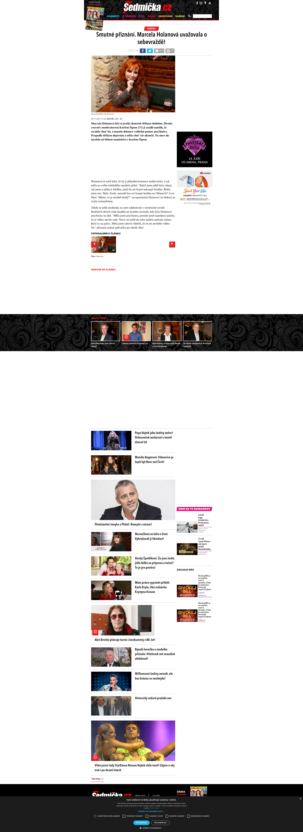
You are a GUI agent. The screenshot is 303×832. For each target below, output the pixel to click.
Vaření (180, 16)
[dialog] (151, 814)
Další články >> (98, 779)
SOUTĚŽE (156, 796)
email (161, 50)
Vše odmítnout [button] (160, 823)
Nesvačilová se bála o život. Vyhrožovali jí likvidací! (151, 537)
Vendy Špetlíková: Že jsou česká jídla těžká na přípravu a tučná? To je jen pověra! (154, 563)
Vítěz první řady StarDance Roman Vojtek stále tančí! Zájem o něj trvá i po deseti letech (134, 768)
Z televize (129, 16)
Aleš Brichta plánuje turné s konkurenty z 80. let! (125, 640)
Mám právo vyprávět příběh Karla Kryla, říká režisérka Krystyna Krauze (152, 587)
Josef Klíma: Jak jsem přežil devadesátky (204, 544)
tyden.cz (201, 620)
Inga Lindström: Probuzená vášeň (203, 520)
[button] (151, 811)
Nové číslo (95, 3)
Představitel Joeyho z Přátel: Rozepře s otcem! (123, 524)
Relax (151, 16)
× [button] (300, 799)
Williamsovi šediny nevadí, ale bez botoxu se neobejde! (154, 676)
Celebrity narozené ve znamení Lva (135, 344)
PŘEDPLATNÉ (140, 796)
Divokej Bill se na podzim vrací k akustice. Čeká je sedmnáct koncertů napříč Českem (204, 583)
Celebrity (113, 16)
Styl (142, 16)
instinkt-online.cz (202, 594)
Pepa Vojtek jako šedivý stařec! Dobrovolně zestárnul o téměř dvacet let (154, 437)
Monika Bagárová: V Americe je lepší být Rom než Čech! (154, 460)
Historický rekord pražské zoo (153, 698)
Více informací (154, 808)
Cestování (165, 16)
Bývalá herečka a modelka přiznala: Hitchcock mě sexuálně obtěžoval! (155, 654)
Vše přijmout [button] (141, 823)
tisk (172, 50)
